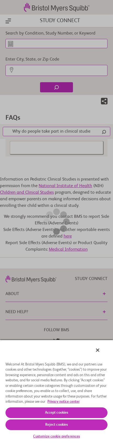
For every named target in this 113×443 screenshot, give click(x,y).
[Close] (98, 350)
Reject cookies (56, 425)
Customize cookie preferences (56, 436)
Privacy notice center (63, 402)
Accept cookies (56, 413)
